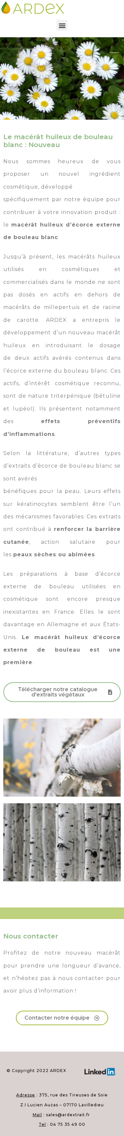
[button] (62, 25)
